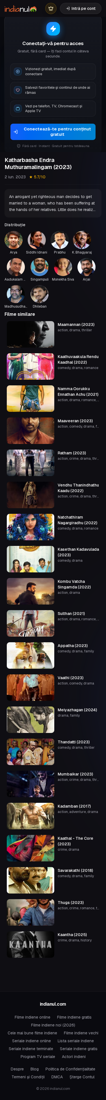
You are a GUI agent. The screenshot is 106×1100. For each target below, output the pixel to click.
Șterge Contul (82, 1076)
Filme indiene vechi (81, 1032)
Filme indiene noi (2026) (53, 1025)
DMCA (57, 1076)
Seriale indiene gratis (79, 1048)
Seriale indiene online (31, 1040)
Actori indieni (74, 1056)
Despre (17, 1069)
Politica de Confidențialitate (70, 1069)
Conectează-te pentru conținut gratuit (57, 131)
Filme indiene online (32, 1017)
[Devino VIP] (51, 8)
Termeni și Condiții (28, 1076)
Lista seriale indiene (76, 1040)
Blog (35, 1069)
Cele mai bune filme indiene (32, 1032)
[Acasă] (20, 8)
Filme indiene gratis (74, 1017)
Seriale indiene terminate (31, 1048)
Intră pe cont (84, 8)
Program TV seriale (38, 1056)
